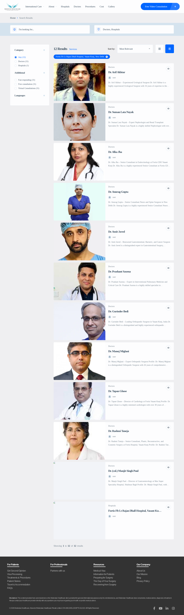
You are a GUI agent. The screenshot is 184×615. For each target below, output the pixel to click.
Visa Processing (14, 574)
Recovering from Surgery (104, 584)
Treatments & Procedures (18, 577)
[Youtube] (160, 608)
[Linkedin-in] (166, 608)
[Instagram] (173, 608)
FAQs (10, 588)
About (51, 6)
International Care (33, 6)
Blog (139, 577)
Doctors (77, 6)
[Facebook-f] (154, 608)
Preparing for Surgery (103, 577)
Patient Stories (13, 581)
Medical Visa (99, 571)
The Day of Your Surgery (104, 581)
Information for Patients (103, 574)
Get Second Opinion (16, 571)
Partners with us (57, 571)
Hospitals (65, 6)
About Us (141, 571)
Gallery (111, 6)
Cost (102, 6)
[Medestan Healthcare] (12, 7)
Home (13, 18)
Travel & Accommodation (18, 584)
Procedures (90, 6)
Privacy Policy (143, 581)
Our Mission (142, 574)
